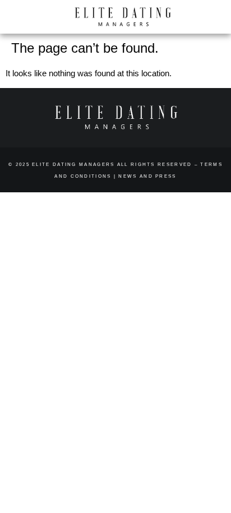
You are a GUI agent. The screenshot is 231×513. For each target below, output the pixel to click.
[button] (205, 17)
